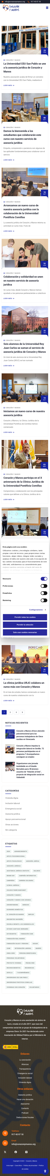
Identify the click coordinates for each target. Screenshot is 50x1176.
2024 (8, 851)
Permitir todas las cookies (25, 617)
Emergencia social (13, 808)
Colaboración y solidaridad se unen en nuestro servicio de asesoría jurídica (23, 280)
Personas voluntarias (16, 958)
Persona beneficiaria (27, 953)
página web (30, 963)
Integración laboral (23, 948)
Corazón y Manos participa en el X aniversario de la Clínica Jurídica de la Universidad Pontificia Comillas (23, 481)
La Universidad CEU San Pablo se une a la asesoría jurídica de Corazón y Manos (24, 67)
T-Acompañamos (23, 972)
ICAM (8, 948)
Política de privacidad (30, 1165)
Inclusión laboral (12, 803)
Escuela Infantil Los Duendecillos (20, 924)
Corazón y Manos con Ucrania (19, 900)
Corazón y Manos (14, 895)
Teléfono (15, 1131)
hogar (35, 943)
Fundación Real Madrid (16, 938)
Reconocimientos (13, 968)
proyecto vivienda (14, 963)
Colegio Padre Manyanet (16, 890)
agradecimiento (20, 851)
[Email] (5, 1143)
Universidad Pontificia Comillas (19, 982)
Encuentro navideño (15, 919)
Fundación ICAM (27, 934)
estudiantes (11, 934)
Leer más (7, 85)
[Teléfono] (5, 1133)
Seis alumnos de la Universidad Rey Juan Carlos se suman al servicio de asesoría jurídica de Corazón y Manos (24, 348)
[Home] (11, 7)
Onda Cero (11, 953)
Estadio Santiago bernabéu (17, 929)
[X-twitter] (5, 1152)
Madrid (38, 948)
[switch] (44, 586)
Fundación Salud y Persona (17, 943)
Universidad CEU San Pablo (17, 977)
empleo (31, 914)
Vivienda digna (11, 798)
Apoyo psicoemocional (15, 819)
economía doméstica (15, 909)
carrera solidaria (26, 880)
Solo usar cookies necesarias (25, 632)
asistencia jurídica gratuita (18, 871)
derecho (26, 905)
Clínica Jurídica (13, 885)
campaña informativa (27, 875)
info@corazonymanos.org (23, 1144)
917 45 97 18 (17, 1134)
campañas (11, 880)
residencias (29, 968)
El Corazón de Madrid (15, 914)
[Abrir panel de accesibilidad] (45, 1171)
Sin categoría (11, 830)
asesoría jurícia (32, 861)
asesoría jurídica (14, 866)
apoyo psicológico (14, 861)
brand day (11, 875)
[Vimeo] (26, 1152)
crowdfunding (12, 905)
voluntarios (34, 987)
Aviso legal (9, 1165)
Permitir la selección (25, 625)
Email (14, 1141)
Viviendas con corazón (16, 987)
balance (37, 871)
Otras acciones (12, 824)
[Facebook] (15, 1152)
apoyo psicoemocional (16, 856)
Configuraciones (36, 610)
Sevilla (9, 972)
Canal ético (18, 1165)
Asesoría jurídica (12, 814)
